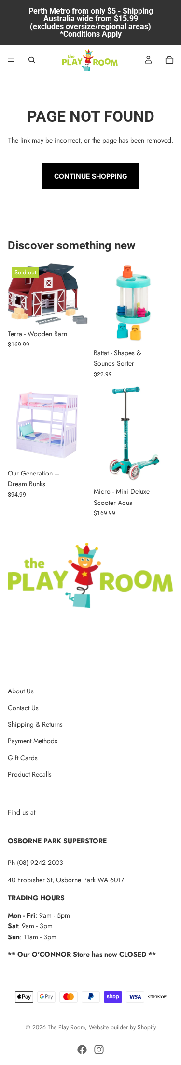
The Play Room (66, 1027)
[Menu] (11, 60)
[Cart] (169, 60)
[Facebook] (82, 1049)
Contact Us (23, 708)
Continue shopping (90, 176)
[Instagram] (99, 1049)
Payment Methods (32, 741)
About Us (21, 691)
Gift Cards (23, 758)
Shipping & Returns (35, 724)
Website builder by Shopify (122, 1027)
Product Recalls (30, 774)
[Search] (31, 60)
